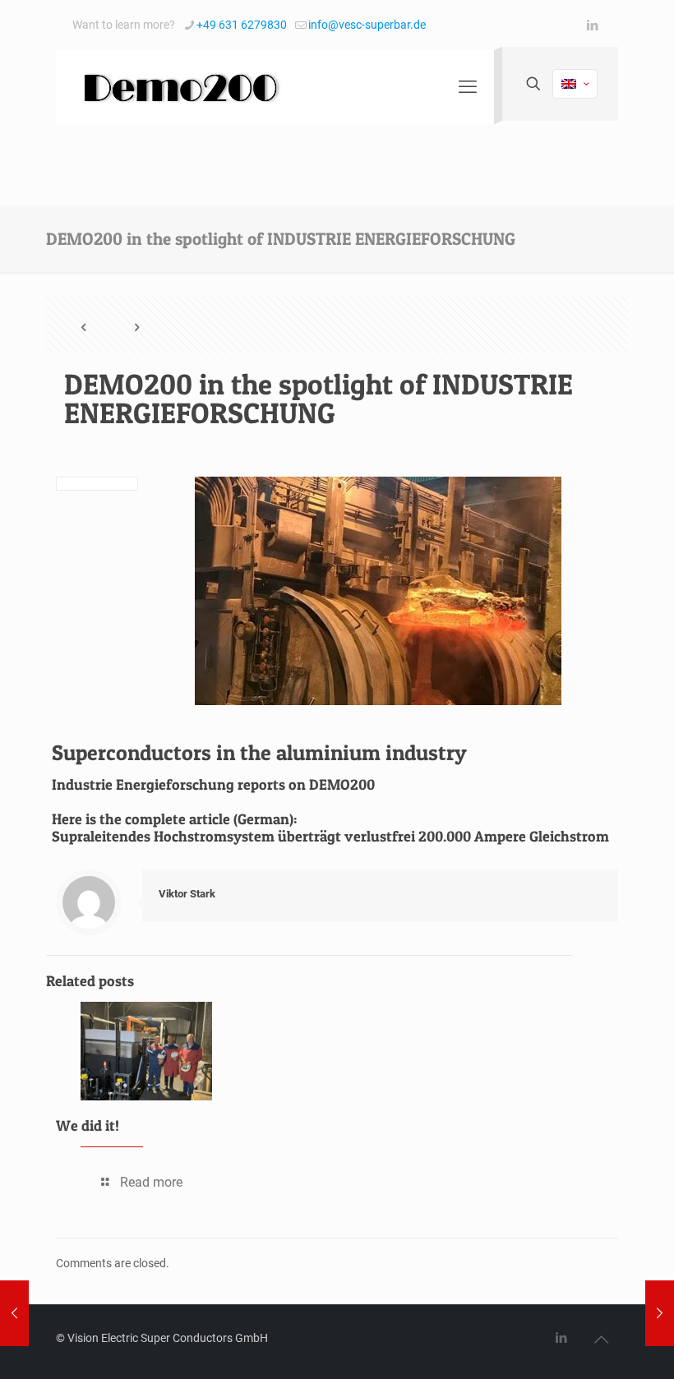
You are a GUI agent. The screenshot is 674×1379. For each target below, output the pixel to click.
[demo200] (179, 87)
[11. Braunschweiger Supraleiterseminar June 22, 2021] (659, 1313)
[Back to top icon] (601, 1339)
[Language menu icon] (575, 84)
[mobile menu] (468, 87)
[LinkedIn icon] (592, 25)
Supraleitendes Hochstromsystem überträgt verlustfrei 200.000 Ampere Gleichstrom (330, 836)
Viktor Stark (187, 894)
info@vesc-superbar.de (367, 24)
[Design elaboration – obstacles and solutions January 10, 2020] (14, 1313)
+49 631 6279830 (241, 24)
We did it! (87, 1125)
